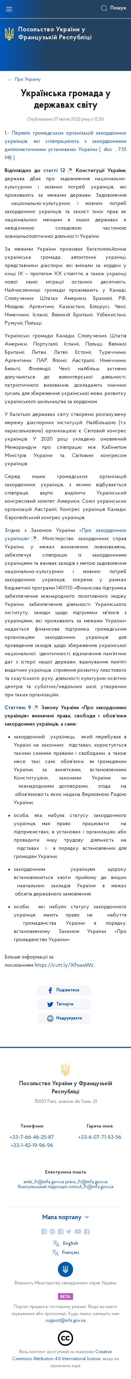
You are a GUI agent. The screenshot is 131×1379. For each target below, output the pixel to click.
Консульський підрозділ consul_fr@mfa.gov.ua (65, 1186)
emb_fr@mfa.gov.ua (43, 1182)
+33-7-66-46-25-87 (32, 1137)
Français (70, 1252)
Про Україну (28, 79)
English (70, 1243)
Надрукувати (69, 1018)
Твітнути (64, 1004)
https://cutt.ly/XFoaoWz (64, 965)
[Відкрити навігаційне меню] (9, 9)
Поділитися (67, 990)
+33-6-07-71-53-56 (99, 1137)
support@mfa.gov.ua (66, 1320)
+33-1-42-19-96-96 (32, 1146)
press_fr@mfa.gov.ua (86, 1182)
